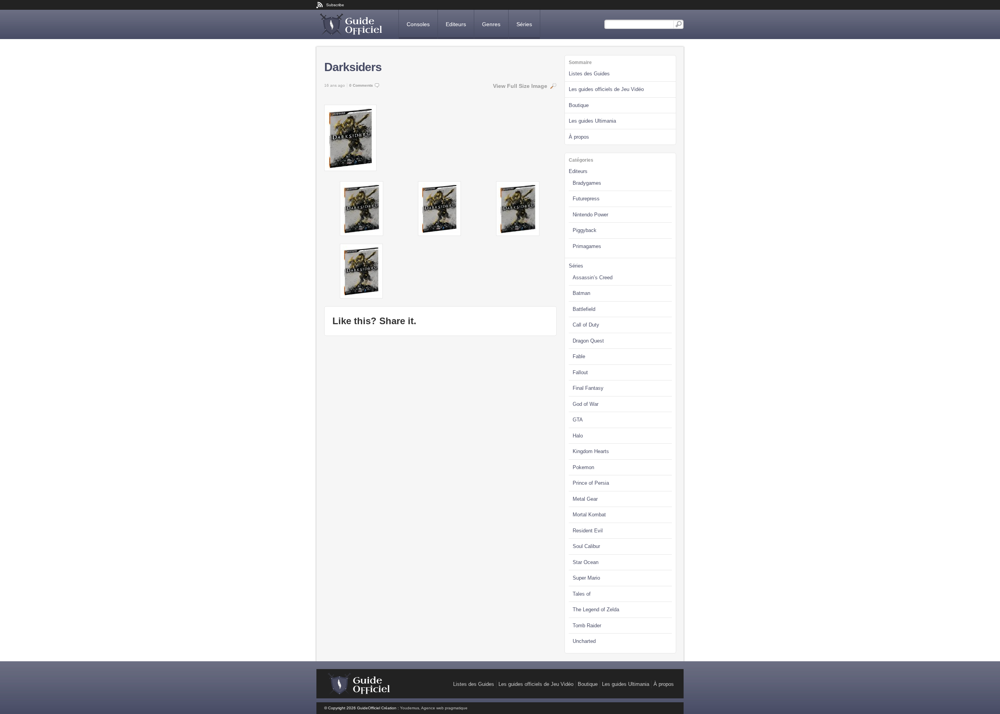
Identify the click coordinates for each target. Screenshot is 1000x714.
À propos (579, 137)
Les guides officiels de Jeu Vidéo (606, 89)
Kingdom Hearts (591, 451)
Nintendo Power (590, 215)
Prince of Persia (591, 483)
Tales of (582, 594)
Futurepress (586, 199)
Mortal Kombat (589, 515)
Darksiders (353, 67)
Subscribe (335, 5)
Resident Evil (588, 531)
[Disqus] (440, 441)
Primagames (587, 246)
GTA (578, 420)
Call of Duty (586, 325)
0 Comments (361, 85)
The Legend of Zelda (596, 609)
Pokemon (583, 467)
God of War (585, 404)
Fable (579, 356)
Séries (524, 24)
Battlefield (584, 309)
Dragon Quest (588, 341)
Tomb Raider (587, 625)
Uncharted (584, 641)
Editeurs (456, 24)
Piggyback (584, 230)
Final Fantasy (588, 388)
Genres (491, 24)
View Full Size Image (520, 86)
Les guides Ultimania (592, 121)
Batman (581, 293)
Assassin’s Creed (592, 277)
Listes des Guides (589, 74)
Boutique (579, 105)
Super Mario (586, 578)
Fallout (580, 372)
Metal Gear (585, 499)
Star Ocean (585, 562)
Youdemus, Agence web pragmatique (434, 708)
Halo (578, 436)
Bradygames (587, 183)
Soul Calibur (586, 546)
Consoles (418, 24)
